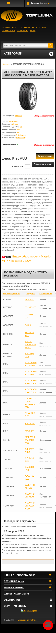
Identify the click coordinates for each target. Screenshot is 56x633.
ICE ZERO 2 (30, 424)
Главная (5, 64)
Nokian (6, 27)
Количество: (17, 166)
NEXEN (42, 27)
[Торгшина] (28, 15)
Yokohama (24, 27)
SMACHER (29, 300)
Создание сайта (27, 620)
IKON (14, 27)
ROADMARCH (8, 30)
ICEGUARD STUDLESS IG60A (30, 506)
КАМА (32, 30)
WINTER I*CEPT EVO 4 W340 (30, 345)
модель (31, 294)
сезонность (45, 294)
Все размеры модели (44, 116)
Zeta (34, 27)
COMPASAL (22, 30)
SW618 (28, 325)
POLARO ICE (30, 307)
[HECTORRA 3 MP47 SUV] (28, 96)
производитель (11, 294)
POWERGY (29, 431)
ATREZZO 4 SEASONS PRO (30, 440)
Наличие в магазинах (44, 145)
